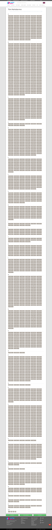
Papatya (11, 358)
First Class (22, 182)
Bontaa (22, 88)
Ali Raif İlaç (22, 25)
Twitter (42, 520)
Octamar (28, 332)
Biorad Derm (16, 80)
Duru (33, 153)
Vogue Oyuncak (39, 482)
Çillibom (16, 125)
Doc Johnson (11, 145)
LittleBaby (33, 267)
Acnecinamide (10, 17)
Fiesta (10, 182)
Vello (27, 474)
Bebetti (22, 64)
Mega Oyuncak (10, 287)
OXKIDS (11, 348)
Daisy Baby (11, 129)
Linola (16, 267)
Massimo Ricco (16, 279)
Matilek (28, 279)
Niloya (22, 320)
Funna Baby (33, 187)
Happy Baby (39, 208)
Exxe (39, 170)
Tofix (10, 452)
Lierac (39, 264)
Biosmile (39, 80)
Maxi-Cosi (28, 281)
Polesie (39, 369)
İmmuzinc (39, 229)
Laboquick (22, 259)
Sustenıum (16, 434)
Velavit (22, 474)
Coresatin (22, 116)
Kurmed (28, 255)
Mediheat (22, 284)
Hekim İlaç (22, 211)
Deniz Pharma (10, 134)
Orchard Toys (39, 340)
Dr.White (28, 150)
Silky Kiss (28, 420)
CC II (22, 105)
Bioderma (28, 77)
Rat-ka (16, 390)
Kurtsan (33, 255)
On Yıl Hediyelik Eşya (16, 337)
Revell (33, 395)
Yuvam (10, 501)
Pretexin (11, 374)
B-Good (39, 72)
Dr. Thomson (28, 148)
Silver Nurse (33, 420)
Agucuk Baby (28, 20)
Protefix (22, 377)
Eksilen (22, 162)
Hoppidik (16, 216)
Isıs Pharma (28, 225)
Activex (27, 17)
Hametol (11, 208)
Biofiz (33, 77)
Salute (27, 407)
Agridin (22, 20)
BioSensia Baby (22, 80)
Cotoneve (39, 116)
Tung (39, 457)
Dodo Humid (33, 145)
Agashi (16, 20)
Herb (39, 211)
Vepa (16, 476)
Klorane (28, 250)
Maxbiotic (16, 281)
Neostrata (39, 317)
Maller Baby (28, 276)
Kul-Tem (16, 255)
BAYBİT (39, 56)
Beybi (27, 72)
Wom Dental (16, 491)
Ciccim (10, 111)
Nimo (33, 320)
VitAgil (39, 479)
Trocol (22, 457)
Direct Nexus (28, 142)
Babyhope (33, 50)
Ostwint (33, 345)
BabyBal (16, 48)
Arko (10, 33)
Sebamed (39, 412)
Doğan (39, 145)
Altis (22, 28)
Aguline (33, 20)
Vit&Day (28, 479)
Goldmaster (33, 199)
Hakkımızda (22, 519)
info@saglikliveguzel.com (16, 0)
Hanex (22, 208)
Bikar (10, 75)
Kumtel (22, 255)
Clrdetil (22, 113)
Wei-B (27, 488)
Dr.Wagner (22, 150)
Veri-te (27, 476)
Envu (39, 165)
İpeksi (27, 232)
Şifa (27, 440)
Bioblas (10, 77)
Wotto (39, 491)
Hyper (10, 219)
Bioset (27, 80)
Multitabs (28, 303)
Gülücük (11, 202)
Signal (16, 420)
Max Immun (11, 281)
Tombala (16, 452)
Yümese (16, 501)
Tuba (33, 457)
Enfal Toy (28, 165)
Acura (39, 17)
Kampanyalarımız (22, 522)
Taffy (16, 444)
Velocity (33, 474)
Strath (22, 431)
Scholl (22, 412)
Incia (10, 225)
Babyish (39, 50)
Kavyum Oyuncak (39, 247)
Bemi (10, 69)
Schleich (16, 412)
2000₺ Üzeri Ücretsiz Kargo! (24, 0)
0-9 (41, 11)
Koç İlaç (39, 250)
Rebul (16, 392)
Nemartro (39, 315)
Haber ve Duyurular (23, 523)
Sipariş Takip (32, 523)
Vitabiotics (33, 479)
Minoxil (16, 295)
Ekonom (16, 162)
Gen (33, 194)
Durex (27, 153)
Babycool (39, 48)
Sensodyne (11, 415)
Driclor (39, 150)
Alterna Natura (10, 28)
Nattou (16, 312)
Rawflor (33, 390)
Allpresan (33, 25)
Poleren (33, 369)
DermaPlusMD (10, 137)
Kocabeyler (33, 250)
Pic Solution (16, 366)
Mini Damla (16, 292)
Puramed (28, 380)
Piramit (39, 366)
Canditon (22, 100)
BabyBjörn (22, 48)
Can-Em (33, 100)
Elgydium (39, 162)
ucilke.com (37, 529)
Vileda (10, 479)
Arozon (39, 33)
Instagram (42, 522)
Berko (39, 69)
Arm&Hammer (16, 33)
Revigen (39, 395)
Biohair (39, 77)
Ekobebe (11, 162)
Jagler (10, 238)
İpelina (33, 232)
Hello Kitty (33, 211)
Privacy (33, 374)
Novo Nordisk (27, 323)
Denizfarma (16, 134)
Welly (39, 488)
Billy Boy (22, 75)
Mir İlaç (27, 295)
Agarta (10, 20)
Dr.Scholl (11, 150)
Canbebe (16, 100)
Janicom (16, 238)
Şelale (22, 440)
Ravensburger (22, 390)
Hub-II (33, 216)
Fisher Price (33, 182)
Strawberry (28, 431)
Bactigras (28, 53)
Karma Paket (22, 247)
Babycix (33, 48)
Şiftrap (33, 440)
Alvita (39, 28)
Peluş (33, 361)
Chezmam (33, 108)
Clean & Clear (33, 111)
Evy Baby (28, 170)
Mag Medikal (16, 276)
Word (27, 491)
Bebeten (11, 64)
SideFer (11, 420)
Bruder (22, 91)
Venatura (39, 474)
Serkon (33, 415)
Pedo (27, 361)
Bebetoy (16, 64)
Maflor (10, 276)
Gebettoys (28, 194)
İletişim (21, 521)
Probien (39, 374)
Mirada (33, 295)
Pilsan (33, 366)
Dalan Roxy (22, 129)
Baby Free (22, 45)
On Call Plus (11, 337)
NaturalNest (33, 312)
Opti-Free (11, 340)
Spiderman (22, 428)
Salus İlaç (22, 407)
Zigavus (16, 507)
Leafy (10, 264)
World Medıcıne (33, 491)
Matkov (33, 279)
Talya (27, 444)
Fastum (16, 179)
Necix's (27, 315)
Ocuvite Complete (33, 332)
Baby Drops (16, 45)
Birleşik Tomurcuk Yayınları (10, 83)
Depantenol (39, 134)
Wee (16, 488)
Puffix (10, 380)
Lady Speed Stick (33, 259)
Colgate (28, 113)
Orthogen (22, 343)
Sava (10, 412)
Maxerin (22, 281)
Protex (27, 377)
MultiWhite (39, 303)
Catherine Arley (10, 105)
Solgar (16, 426)
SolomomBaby (33, 426)
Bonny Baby (16, 88)
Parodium (33, 358)
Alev (10, 25)
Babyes (16, 50)
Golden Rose (28, 199)
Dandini (39, 129)
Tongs (39, 452)
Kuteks (39, 255)
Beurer (16, 72)
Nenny (16, 317)
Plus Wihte (11, 369)
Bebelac (33, 61)
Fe (33, 179)
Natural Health (27, 312)
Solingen (22, 426)
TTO (27, 457)
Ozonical (16, 348)
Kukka (10, 255)
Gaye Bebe (16, 194)
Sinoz (16, 423)
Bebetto (28, 64)
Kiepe (10, 250)
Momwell (16, 300)
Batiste (22, 56)
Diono (22, 142)
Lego (16, 264)
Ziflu (10, 507)
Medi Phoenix (16, 284)
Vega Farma (11, 474)
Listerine (28, 267)
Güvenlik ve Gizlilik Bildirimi (34, 519)
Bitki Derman (33, 83)
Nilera (16, 320)
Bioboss (16, 77)
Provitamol (39, 377)
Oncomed (22, 337)
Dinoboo (16, 142)
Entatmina (33, 165)
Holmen (11, 216)
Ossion (27, 345)
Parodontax (39, 358)
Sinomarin (11, 423)
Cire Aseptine (22, 111)
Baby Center (11, 45)
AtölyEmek (33, 36)
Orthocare (11, 343)
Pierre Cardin (27, 366)
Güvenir (22, 202)
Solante (10, 426)
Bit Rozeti (28, 83)
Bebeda (11, 61)
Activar (22, 17)
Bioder (22, 77)
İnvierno (11, 232)
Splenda (33, 428)
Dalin (27, 129)
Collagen (39, 113)
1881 (9, 511)
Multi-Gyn (16, 303)
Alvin (33, 28)
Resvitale (28, 395)
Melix (33, 287)
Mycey (10, 306)
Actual (33, 17)
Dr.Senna (16, 150)
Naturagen (22, 312)
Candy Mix (28, 100)
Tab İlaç (11, 444)
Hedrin (16, 211)
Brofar (16, 91)
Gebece (22, 194)
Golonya (39, 199)
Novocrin (33, 323)
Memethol (39, 287)
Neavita (16, 315)
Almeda (39, 25)
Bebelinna (39, 61)
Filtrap (16, 182)
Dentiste (28, 134)
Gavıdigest (11, 194)
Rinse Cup (16, 398)
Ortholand (28, 343)
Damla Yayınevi (33, 129)
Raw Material (27, 390)
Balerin (39, 53)
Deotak (33, 134)
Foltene (11, 185)
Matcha (22, 279)
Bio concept (33, 75)
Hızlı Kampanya (33, 0)
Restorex (22, 395)
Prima (22, 374)
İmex (33, 229)
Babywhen (22, 53)
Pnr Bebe (28, 369)
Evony (22, 170)
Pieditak (22, 366)
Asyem (27, 36)
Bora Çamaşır (27, 88)
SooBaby (11, 428)
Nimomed (39, 320)
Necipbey (22, 315)
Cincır (16, 111)
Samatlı (39, 407)
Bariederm (11, 56)
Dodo (22, 145)
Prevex (16, 374)
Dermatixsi (16, 137)
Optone (22, 340)
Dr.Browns (33, 148)
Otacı (39, 345)
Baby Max (39, 45)
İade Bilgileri (32, 521)
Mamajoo (33, 276)
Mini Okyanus (33, 292)
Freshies (39, 185)
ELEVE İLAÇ (33, 162)
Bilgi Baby (16, 75)
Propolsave (11, 377)
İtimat (22, 234)
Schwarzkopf (28, 412)
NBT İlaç (11, 315)
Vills (16, 479)
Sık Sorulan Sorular (33, 520)
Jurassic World (27, 241)
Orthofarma (16, 343)
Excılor (33, 170)
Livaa (39, 267)
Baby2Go (11, 48)
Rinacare (11, 398)
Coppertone (11, 116)
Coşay (33, 116)
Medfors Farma (10, 284)
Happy (33, 208)
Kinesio (16, 250)
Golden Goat (22, 199)
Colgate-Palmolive (33, 113)
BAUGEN (28, 56)
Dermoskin (39, 137)
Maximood (39, 281)
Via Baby (39, 476)
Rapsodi (11, 390)
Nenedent (11, 317)
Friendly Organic (27, 187)
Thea (16, 449)
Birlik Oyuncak (16, 83)
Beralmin (28, 69)
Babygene (22, 50)
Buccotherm (39, 91)
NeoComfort (28, 317)
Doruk (16, 148)
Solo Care (28, 426)
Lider (33, 264)
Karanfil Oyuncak (10, 247)
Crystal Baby (11, 119)
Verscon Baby (33, 476)
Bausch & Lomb (33, 56)
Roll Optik (39, 398)
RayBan (39, 390)
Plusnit (22, 369)
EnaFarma (16, 165)
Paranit (22, 358)
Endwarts (22, 165)
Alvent (27, 28)
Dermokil (28, 137)
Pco (10, 361)
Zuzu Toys (28, 507)
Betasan (11, 72)
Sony (39, 426)
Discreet (39, 142)
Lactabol (28, 259)
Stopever (16, 431)
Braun (39, 88)
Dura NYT (11, 153)
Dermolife (33, 137)
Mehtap (22, 287)
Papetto (16, 358)
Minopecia (11, 295)
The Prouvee (11, 449)
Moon (33, 300)
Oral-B (27, 340)
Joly (16, 241)
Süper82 (22, 434)
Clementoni (11, 113)
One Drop (33, 337)
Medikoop (28, 284)
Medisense (39, 284)
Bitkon (39, 83)
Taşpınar (39, 444)
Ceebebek (33, 105)
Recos (22, 392)
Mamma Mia (39, 276)
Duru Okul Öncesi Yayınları (39, 153)
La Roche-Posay (10, 259)
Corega (16, 116)
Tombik (22, 452)
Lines (10, 267)
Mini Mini (28, 292)
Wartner (11, 488)
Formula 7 (22, 185)
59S (11, 511)
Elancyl (27, 162)
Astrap (16, 36)
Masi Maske (11, 279)
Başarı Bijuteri (16, 56)
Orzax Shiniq (39, 343)
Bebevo (39, 64)
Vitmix (10, 482)
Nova (16, 323)
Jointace (11, 241)
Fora (16, 185)
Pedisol (22, 361)
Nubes (39, 323)
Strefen (33, 431)
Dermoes (22, 137)
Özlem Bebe (16, 352)
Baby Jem (28, 45)
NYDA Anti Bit (10, 328)
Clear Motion (39, 111)
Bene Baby (16, 69)
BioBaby (39, 75)
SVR (33, 434)
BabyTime (11, 53)
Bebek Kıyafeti (27, 61)
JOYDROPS (22, 241)
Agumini (39, 20)
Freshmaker (11, 187)
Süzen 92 (28, 434)
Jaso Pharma (22, 238)
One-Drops (39, 337)
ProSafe (16, 377)
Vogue (33, 482)
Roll (33, 398)
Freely (27, 185)
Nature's (39, 312)
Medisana (33, 284)
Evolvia (10, 170)
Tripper (10, 457)
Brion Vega (11, 91)
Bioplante (11, 80)
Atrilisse (39, 36)
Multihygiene (22, 303)
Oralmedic (33, 340)
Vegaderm (16, 474)
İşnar (16, 234)
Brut (33, 91)
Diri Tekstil (33, 142)
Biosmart (33, 80)
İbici (10, 229)
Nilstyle (27, 320)
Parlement (28, 358)
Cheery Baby (22, 108)
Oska (10, 345)
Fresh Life (33, 185)
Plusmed (16, 369)
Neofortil (33, 317)
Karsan (27, 247)
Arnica (33, 33)
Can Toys (11, 100)
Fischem (28, 182)
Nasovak (11, 312)
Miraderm (39, 295)
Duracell (16, 153)
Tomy (33, 452)
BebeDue (22, 61)
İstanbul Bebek (10, 234)
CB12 (16, 105)
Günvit (16, 202)
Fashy (10, 179)
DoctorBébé (16, 145)
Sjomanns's (33, 423)
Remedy (39, 392)
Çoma (22, 125)
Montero (22, 300)
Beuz (22, 72)
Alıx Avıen (16, 25)
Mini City (11, 292)
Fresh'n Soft (16, 187)
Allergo (27, 25)
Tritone (16, 457)
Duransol (22, 153)
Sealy (33, 412)
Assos (10, 36)
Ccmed (27, 105)
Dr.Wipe (33, 150)
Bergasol (33, 69)
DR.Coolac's (39, 148)
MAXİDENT (33, 281)
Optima (16, 340)
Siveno (27, 423)
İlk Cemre (16, 229)
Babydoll (11, 50)
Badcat (33, 53)
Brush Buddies (27, 91)
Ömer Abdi (11, 352)
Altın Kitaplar (16, 28)
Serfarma (22, 415)
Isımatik (22, 225)
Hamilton (16, 208)
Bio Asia (28, 75)
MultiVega (33, 303)
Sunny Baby (11, 434)
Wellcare (33, 488)
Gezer (39, 194)
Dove (22, 148)
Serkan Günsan (27, 415)
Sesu (39, 415)
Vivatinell (22, 482)
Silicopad (22, 420)
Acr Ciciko (16, 17)
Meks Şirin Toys (27, 287)
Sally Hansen (16, 407)
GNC (10, 199)
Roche (27, 398)
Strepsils (39, 431)
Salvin (33, 407)
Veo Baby (11, 476)
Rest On (16, 395)
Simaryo (39, 420)
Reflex (27, 392)
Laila (39, 259)
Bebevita (33, 64)
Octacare (22, 332)
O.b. (10, 332)
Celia (39, 105)
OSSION (22, 345)
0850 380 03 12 (9, 0)
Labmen (16, 259)
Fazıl (27, 179)
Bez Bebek (33, 72)
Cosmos (28, 116)
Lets (22, 264)
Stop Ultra (11, 431)
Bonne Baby (11, 88)
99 (15, 511)
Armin (22, 33)
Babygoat (28, 50)
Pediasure (16, 361)
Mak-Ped (22, 276)
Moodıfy (28, 300)
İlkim (22, 229)
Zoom (22, 507)
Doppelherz (11, 148)
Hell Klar (28, 211)
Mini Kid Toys (22, 292)
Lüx (10, 272)
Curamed (16, 119)
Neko (33, 315)
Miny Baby (22, 295)
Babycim (28, 48)
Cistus (27, 111)
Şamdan (11, 440)
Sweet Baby (39, 434)
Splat (27, 428)
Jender (39, 238)
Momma (11, 300)
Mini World (39, 292)
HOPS (22, 216)
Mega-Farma (16, 287)
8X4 (13, 511)
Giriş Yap (41, 0)
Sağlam (10, 407)
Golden (16, 199)
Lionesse (22, 267)
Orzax (33, 343)
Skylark (39, 423)
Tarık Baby (33, 444)
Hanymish (28, 208)
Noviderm (22, 323)
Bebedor (16, 61)
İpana (16, 232)
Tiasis (39, 449)
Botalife (33, 88)
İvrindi (27, 234)
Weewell (22, 488)
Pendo (39, 361)
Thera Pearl (22, 449)
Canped (39, 100)
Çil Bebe (11, 125)
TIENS (33, 449)
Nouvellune (11, 323)
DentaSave (22, 134)
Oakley (16, 332)
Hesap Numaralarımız (23, 520)
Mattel (39, 279)
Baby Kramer (33, 45)
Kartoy (33, 247)
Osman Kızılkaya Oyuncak (16, 345)
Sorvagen (16, 428)
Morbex (39, 300)
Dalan (16, 129)
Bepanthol (22, 69)
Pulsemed (22, 380)
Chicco (39, 108)
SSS (42, 529)
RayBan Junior (10, 392)
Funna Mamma (39, 187)
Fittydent (39, 182)
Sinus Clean (22, 423)
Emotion (11, 165)
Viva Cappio (16, 482)
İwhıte (33, 234)
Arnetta (28, 33)
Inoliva (16, 225)
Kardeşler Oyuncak (16, 247)
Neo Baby (22, 317)
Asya (22, 36)
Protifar (33, 377)
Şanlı (16, 440)
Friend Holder (22, 187)
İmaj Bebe (28, 229)
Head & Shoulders (10, 211)
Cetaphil (11, 108)
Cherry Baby (28, 108)
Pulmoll (16, 380)
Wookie (22, 491)
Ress (10, 395)
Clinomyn (16, 113)
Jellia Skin (28, 238)
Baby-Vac (16, 53)
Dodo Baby (28, 145)
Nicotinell (11, 320)
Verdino (22, 476)
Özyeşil (22, 352)
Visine (22, 479)
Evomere (16, 170)
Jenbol (33, 238)
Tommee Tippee (27, 452)
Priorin (27, 374)
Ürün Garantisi (32, 522)
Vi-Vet (27, 482)
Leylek (27, 264)
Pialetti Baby (11, 366)
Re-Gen (33, 392)
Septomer (16, 415)
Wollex (10, 491)
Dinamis (11, 142)
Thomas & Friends (27, 449)
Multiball (11, 303)
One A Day (28, 337)
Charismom (16, 108)
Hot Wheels (28, 216)
